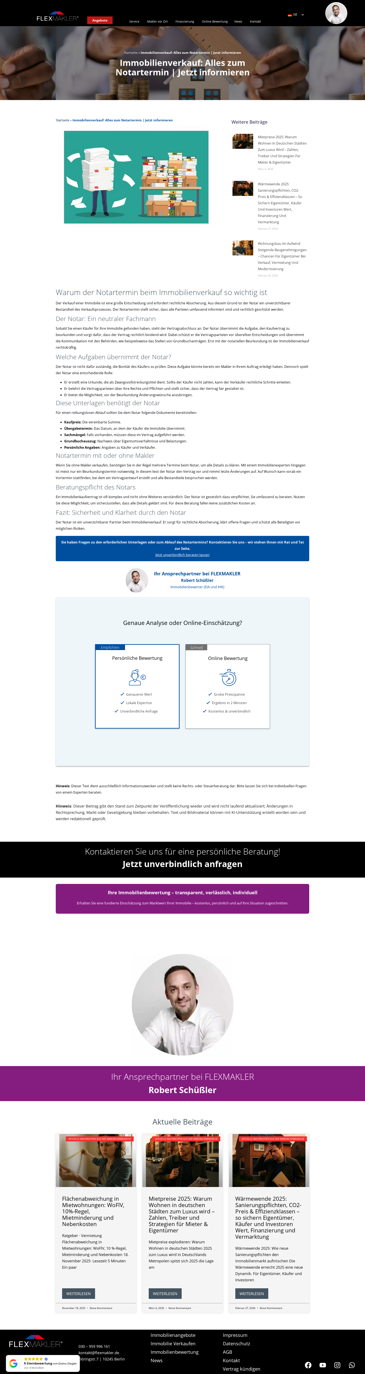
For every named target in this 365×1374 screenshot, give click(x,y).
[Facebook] (308, 1365)
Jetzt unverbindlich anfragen (182, 864)
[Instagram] (337, 1365)
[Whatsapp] (352, 1365)
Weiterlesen (78, 1293)
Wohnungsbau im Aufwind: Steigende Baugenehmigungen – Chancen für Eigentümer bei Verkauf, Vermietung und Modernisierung (282, 256)
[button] (79, 1355)
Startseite (131, 52)
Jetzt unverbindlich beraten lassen (182, 555)
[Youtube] (323, 1365)
